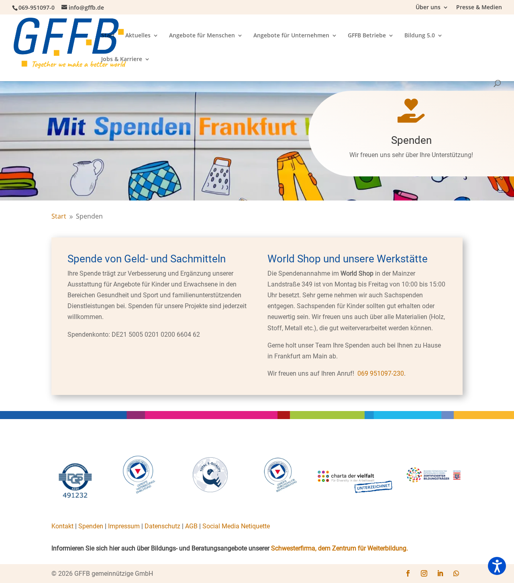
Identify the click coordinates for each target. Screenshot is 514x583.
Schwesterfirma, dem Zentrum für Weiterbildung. (339, 548)
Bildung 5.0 (419, 36)
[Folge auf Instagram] (424, 573)
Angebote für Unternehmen (291, 36)
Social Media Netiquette (236, 526)
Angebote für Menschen (202, 36)
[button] (497, 566)
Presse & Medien (479, 7)
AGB (191, 526)
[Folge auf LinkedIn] (440, 573)
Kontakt (62, 526)
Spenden (90, 526)
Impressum (124, 526)
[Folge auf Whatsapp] (456, 573)
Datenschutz (162, 526)
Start (108, 36)
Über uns (428, 7)
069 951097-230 (380, 373)
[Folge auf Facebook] (408, 573)
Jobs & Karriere (121, 59)
